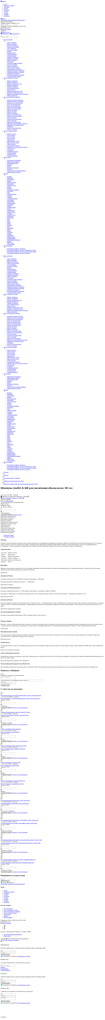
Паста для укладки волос (14, 114)
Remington (10, 178)
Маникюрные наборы (13, 162)
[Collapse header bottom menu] (1, 35)
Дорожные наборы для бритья (15, 72)
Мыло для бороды (12, 95)
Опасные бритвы (12, 54)
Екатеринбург (4, 969)
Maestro (9, 241)
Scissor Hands (11, 244)
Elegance (9, 213)
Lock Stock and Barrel (13, 190)
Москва (4, 1)
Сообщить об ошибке (13, 940)
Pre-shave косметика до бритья (15, 75)
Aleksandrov (10, 204)
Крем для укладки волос (14, 109)
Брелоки (9, 169)
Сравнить (14, 498)
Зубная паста (10, 139)
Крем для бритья (11, 44)
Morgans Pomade (11, 194)
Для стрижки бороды (13, 88)
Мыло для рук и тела (13, 142)
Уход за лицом (11, 135)
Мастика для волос (12, 113)
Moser (8, 222)
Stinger (9, 231)
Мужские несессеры (13, 167)
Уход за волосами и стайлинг (12, 97)
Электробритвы (11, 56)
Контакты (6, 16)
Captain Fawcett (11, 185)
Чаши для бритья (12, 60)
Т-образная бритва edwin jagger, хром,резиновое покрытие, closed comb (20, 843)
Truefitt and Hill (11, 207)
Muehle (9, 181)
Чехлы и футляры (12, 64)
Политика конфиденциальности (13, 934)
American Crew (11, 215)
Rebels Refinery (11, 238)
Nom (8, 226)
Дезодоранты (11, 148)
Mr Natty (9, 225)
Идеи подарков (8, 245)
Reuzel (9, 209)
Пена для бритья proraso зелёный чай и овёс (13, 748)
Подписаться (5, 880)
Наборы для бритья (12, 58)
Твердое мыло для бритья (14, 69)
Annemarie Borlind (12, 198)
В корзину (25, 707)
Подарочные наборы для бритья (16, 248)
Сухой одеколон (11, 153)
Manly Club (10, 243)
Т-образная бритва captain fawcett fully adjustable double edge (17, 862)
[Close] (1, 964)
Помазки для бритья (12, 57)
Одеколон (10, 150)
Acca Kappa (10, 200)
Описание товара (9, 535)
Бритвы (9, 51)
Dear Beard (10, 228)
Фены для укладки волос (14, 128)
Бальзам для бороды (12, 85)
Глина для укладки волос (14, 107)
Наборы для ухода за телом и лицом (17, 147)
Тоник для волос (11, 120)
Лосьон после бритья (13, 47)
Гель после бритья (12, 50)
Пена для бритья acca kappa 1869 (10, 765)
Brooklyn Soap (11, 237)
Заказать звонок (6, 29)
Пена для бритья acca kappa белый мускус (12, 783)
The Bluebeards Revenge (13, 240)
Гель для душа (11, 138)
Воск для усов (11, 89)
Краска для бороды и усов (14, 84)
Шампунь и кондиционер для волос (17, 123)
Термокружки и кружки (14, 172)
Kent (8, 219)
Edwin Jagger (10, 179)
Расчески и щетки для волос (15, 100)
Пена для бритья (11, 42)
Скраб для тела (11, 144)
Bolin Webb (10, 184)
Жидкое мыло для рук (13, 141)
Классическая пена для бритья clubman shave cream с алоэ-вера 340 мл (20, 698)
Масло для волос (12, 111)
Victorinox (10, 232)
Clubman (9, 197)
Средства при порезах (13, 67)
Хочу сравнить (7, 498)
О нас (5, 4)
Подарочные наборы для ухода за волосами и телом (21, 251)
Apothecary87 (11, 210)
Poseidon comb (11, 203)
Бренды (6, 173)
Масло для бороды (12, 81)
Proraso (9, 187)
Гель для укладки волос (13, 106)
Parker (9, 229)
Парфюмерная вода (12, 151)
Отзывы (6, 14)
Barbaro (9, 206)
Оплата (6, 8)
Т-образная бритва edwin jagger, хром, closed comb (15, 803)
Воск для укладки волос (14, 104)
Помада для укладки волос (14, 116)
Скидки (6, 13)
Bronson (9, 188)
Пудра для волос (11, 117)
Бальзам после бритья (13, 73)
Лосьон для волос (12, 110)
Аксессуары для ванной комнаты (16, 170)
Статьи (6, 11)
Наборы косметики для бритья (15, 70)
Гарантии (6, 10)
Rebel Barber (10, 201)
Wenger (9, 234)
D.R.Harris (10, 191)
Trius (8, 192)
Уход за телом (11, 137)
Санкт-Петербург (5, 970)
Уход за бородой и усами (11, 78)
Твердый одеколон (12, 156)
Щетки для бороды (12, 82)
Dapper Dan (10, 217)
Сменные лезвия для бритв (14, 63)
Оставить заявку (5, 954)
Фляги (9, 166)
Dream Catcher (11, 212)
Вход (3, 18)
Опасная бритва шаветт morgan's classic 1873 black (15, 715)
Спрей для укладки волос (14, 119)
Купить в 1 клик (17, 514)
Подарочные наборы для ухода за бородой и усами (21, 250)
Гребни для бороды (12, 86)
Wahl (8, 220)
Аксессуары (7, 157)
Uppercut (9, 195)
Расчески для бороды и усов (15, 92)
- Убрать (20, 498)
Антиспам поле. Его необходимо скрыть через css (14, 680)
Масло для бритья (12, 66)
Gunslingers (10, 235)
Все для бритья (8, 39)
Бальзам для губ (11, 134)
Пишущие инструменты (14, 160)
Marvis (9, 223)
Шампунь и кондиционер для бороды (17, 94)
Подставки (10, 61)
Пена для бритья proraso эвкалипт (10, 732)
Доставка (6, 7)
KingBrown (10, 216)
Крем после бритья (12, 45)
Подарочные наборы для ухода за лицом (18, 253)
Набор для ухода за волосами (15, 101)
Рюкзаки (9, 164)
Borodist (9, 176)
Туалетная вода (11, 154)
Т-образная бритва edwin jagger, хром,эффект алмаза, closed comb (19, 823)
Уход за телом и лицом (10, 131)
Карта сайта (7, 936)
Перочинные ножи (12, 163)
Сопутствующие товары (14, 76)
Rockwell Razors (11, 182)
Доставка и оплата (9, 536)
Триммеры (10, 126)
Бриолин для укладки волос (15, 103)
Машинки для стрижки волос (15, 125)
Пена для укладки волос (14, 122)
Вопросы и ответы (9, 5)
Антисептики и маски (13, 145)
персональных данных (24, 956)
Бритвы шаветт (11, 53)
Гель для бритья (11, 48)
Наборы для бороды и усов (14, 91)
